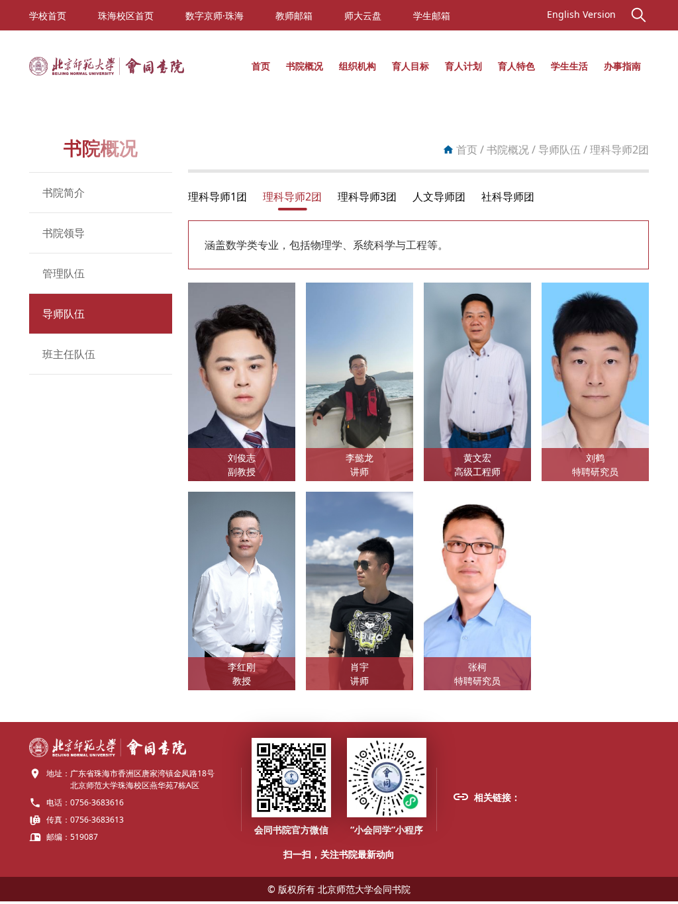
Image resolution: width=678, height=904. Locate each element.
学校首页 (47, 15)
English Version (581, 14)
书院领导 (63, 233)
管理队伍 (63, 273)
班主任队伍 (68, 354)
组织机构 (357, 66)
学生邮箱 (431, 15)
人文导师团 (438, 196)
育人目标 (410, 66)
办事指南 (622, 66)
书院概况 (304, 66)
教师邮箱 (294, 15)
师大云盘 (362, 15)
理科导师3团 (367, 196)
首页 (261, 66)
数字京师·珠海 (214, 15)
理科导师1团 (217, 196)
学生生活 (569, 66)
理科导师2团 (292, 196)
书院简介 (63, 192)
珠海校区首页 (126, 15)
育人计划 (463, 66)
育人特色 (516, 66)
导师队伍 (63, 313)
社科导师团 (507, 196)
